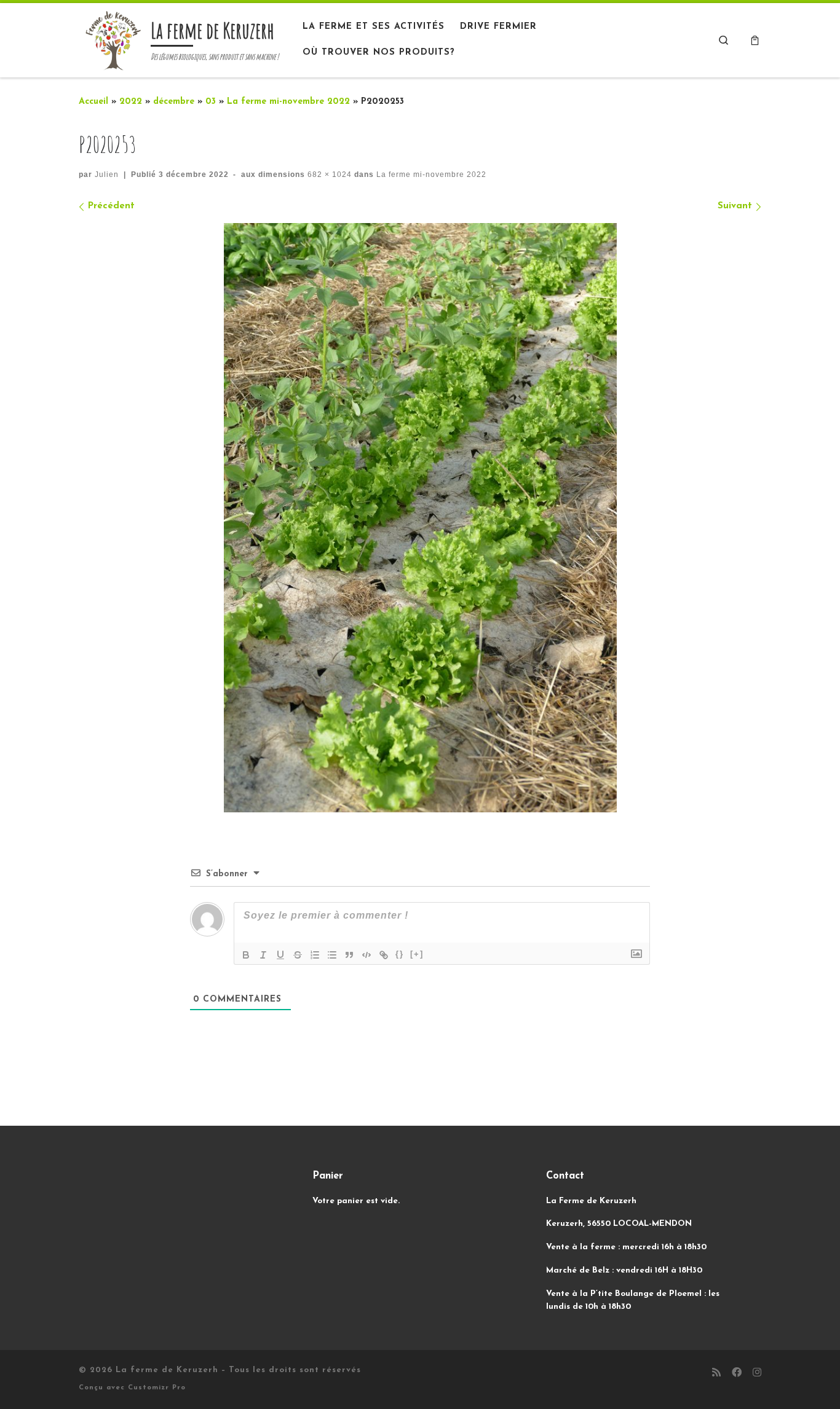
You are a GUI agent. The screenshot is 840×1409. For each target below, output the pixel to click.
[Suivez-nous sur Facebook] (737, 1373)
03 (210, 101)
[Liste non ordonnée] (332, 955)
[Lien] (383, 955)
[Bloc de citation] (349, 955)
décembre (173, 101)
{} (399, 954)
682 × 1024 (328, 174)
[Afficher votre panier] (755, 40)
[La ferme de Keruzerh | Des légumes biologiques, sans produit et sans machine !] (112, 39)
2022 (130, 101)
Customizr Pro (157, 1387)
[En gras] (246, 955)
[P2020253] (420, 517)
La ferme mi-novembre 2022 (288, 101)
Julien (107, 174)
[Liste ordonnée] (314, 955)
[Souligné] (280, 955)
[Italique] (263, 955)
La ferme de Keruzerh (167, 1370)
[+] (417, 954)
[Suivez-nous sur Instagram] (757, 1373)
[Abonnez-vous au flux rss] (716, 1373)
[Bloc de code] (366, 955)
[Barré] (297, 955)
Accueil (93, 101)
